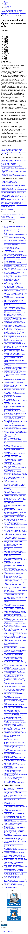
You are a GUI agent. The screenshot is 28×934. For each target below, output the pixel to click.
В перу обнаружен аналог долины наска (14, 278)
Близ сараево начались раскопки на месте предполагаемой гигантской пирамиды (12, 203)
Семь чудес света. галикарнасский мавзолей (12, 192)
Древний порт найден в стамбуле (12, 471)
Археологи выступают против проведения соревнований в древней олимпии (15, 678)
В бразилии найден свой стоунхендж (13, 636)
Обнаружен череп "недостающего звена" (15, 728)
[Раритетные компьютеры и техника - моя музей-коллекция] (14, 905)
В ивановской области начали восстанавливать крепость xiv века (13, 409)
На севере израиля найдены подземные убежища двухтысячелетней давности (14, 758)
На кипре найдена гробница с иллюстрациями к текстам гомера (13, 730)
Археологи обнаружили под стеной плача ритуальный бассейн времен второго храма (15, 539)
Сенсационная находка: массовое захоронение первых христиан (12, 563)
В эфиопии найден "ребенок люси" (13, 265)
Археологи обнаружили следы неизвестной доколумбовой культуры (15, 347)
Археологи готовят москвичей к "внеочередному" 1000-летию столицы (14, 314)
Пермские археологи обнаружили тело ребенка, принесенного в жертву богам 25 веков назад (15, 487)
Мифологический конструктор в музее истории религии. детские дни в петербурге (15, 238)
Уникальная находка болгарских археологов (15, 432)
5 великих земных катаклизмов (12, 225)
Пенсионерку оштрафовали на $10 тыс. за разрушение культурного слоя (15, 798)
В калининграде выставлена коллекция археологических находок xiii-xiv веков (14, 416)
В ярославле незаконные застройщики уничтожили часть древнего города (14, 606)
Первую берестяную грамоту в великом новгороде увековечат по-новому (14, 380)
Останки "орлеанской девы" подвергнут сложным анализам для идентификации (14, 857)
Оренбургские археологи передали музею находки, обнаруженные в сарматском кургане (15, 360)
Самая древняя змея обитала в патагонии (15, 672)
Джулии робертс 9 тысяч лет (8, 163)
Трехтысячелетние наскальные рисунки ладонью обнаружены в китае (14, 828)
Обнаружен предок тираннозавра (12, 865)
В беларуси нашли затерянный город (13, 325)
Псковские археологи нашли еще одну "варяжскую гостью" (14, 291)
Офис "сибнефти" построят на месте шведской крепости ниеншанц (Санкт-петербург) (14, 720)
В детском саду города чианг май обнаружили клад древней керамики (13, 614)
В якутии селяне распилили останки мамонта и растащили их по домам (13, 356)
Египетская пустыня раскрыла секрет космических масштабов (11, 208)
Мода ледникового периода (11, 887)
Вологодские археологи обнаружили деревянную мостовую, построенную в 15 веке (15, 663)
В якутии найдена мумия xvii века (13, 446)
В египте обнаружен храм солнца (9, 174)
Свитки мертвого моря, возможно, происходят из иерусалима (13, 404)
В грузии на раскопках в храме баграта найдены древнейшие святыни (14, 448)
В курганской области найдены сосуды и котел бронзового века (15, 478)
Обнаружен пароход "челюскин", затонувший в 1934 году (12, 284)
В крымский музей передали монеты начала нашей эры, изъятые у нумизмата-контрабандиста (15, 792)
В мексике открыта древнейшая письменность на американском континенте (14, 218)
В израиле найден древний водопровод (14, 388)
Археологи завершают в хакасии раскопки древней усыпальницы (12, 187)
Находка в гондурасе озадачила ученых (14, 350)
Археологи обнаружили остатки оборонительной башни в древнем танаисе (15, 493)
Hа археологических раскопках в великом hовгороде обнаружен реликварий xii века (15, 412)
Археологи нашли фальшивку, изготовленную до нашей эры (12, 710)
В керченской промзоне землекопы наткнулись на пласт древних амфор (13, 674)
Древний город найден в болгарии (13, 537)
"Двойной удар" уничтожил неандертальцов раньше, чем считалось (15, 836)
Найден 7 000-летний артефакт (12, 436)
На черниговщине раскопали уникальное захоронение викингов (15, 267)
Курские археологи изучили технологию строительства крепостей (14, 426)
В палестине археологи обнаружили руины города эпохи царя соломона (15, 713)
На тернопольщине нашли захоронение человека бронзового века (14, 273)
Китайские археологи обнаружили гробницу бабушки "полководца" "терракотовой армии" (13, 465)
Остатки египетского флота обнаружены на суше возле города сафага (15, 882)
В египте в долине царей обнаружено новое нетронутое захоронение (15, 860)
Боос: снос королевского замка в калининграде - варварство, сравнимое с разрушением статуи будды (14, 771)
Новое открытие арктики (10, 763)
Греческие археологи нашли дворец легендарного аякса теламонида (13, 716)
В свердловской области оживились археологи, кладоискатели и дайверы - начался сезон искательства (14, 575)
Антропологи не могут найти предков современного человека (14, 391)
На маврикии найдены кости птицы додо (15, 569)
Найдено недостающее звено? (8, 181)
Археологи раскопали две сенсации (13, 519)
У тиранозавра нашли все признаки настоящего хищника (13, 844)
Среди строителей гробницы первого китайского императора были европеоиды (15, 499)
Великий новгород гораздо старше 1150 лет (15, 431)
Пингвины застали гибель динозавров (14, 693)
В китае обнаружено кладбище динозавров (15, 367)
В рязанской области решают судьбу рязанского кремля (13, 726)
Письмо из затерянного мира (8, 164)
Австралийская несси (9, 480)
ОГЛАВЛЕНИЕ (14, 150)
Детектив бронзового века (11, 676)
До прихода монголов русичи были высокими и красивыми (13, 444)
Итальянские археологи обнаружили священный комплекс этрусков (13, 352)
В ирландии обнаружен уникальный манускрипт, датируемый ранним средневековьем (13, 460)
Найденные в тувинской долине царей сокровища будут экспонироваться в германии (14, 594)
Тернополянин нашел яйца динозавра (14, 389)
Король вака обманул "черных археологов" (12, 199)
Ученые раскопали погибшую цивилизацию (15, 821)
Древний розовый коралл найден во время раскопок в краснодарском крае (15, 641)
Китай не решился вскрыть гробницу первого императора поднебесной (14, 839)
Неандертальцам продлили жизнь (13, 321)
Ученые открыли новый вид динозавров (14, 686)
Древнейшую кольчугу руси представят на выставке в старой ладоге (15, 761)
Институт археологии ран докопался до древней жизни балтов (14, 847)
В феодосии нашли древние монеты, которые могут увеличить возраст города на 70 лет (15, 505)
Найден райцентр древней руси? (9, 182)
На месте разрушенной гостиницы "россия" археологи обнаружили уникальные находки (15, 338)
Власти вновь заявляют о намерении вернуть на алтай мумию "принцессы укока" (14, 742)
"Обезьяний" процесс (9, 803)
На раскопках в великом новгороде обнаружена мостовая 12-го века (13, 369)
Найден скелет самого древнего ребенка (14, 282)
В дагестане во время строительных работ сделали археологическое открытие (15, 723)
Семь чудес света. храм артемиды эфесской (15, 293)
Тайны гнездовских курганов (11, 481)
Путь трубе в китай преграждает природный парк (12, 736)
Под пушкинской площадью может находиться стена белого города (13, 341)
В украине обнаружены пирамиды (10, 195)
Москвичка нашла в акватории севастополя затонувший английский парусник (15, 275)
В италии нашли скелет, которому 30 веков (15, 619)
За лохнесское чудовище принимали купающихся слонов (13, 789)
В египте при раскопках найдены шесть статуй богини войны (14, 780)
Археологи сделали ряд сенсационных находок (13, 175)
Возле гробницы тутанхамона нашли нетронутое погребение (13, 862)
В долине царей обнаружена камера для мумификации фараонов (14, 745)
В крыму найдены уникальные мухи (13, 855)
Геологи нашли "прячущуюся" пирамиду (11, 200)
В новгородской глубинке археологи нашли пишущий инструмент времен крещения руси (15, 423)
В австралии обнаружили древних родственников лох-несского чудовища (14, 457)
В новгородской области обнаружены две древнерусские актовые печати (15, 327)
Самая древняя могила (10, 568)
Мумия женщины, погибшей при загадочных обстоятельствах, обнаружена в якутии (15, 441)
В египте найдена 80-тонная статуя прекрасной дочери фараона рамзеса (13, 161)
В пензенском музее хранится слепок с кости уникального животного (14, 875)
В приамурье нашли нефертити (12, 877)
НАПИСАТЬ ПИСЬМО (7, 931)
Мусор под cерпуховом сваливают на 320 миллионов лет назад (15, 260)
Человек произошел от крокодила (13, 697)
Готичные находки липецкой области (14, 515)
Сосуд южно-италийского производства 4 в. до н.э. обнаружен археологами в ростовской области (15, 469)
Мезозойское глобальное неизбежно (13, 262)
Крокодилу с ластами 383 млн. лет (13, 706)
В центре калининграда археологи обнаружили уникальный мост (13, 510)
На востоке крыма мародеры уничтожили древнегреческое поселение (15, 624)
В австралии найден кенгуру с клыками (14, 530)
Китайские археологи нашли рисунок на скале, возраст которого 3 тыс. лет (14, 814)
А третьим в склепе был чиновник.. (13, 523)
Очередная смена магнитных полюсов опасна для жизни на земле (14, 738)
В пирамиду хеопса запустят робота (10, 184)
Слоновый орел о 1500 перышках (13, 319)
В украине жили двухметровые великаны (15, 354)
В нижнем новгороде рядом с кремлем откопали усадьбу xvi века (14, 246)
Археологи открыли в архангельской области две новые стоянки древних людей (15, 288)
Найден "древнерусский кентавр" (13, 414)
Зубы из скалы (7, 365)
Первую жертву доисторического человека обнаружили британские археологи (15, 550)
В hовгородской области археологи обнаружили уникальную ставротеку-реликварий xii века (14, 398)
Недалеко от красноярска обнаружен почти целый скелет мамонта (15, 630)
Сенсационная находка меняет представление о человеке (12, 280)
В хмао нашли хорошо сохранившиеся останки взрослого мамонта (14, 691)
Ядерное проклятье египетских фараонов (15, 612)
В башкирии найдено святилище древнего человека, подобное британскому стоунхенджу (15, 554)
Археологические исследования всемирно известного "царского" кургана (15, 372)
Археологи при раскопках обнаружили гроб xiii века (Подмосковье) (15, 386)
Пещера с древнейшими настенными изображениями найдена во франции (13, 869)
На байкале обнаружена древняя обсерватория (13, 185)
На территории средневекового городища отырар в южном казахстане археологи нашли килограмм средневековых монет (15, 307)
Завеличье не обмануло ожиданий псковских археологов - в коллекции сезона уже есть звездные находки (15, 579)
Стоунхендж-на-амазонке (10, 646)
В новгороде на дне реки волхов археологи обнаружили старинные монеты (15, 598)
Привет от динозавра (9, 756)
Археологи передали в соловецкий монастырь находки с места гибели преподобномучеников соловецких (13, 658)
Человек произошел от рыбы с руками (14, 704)
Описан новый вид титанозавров (12, 438)
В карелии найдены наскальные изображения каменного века (12, 585)
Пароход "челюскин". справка (12, 286)
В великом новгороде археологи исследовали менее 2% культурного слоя (14, 483)
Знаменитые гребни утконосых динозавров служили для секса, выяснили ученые (15, 872)
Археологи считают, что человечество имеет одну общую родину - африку (14, 298)
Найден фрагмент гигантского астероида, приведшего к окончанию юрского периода (15, 648)
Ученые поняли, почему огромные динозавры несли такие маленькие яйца (14, 885)
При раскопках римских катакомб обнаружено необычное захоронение (13, 652)
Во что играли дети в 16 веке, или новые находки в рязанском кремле (15, 521)
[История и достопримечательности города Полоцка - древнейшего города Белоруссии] (14, 920)
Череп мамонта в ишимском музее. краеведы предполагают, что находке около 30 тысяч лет (15, 559)
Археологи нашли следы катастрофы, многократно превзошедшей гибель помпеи (15, 805)
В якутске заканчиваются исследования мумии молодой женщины (14, 454)
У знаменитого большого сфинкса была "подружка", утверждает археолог (11, 166)
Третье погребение (9, 508)
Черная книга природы (10, 556)
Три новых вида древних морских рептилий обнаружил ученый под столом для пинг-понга (15, 257)
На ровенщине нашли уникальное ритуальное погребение (13, 545)
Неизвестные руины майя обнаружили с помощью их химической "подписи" (14, 830)
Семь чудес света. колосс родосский (13, 254)
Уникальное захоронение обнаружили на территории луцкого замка (15, 243)
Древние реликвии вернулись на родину (14, 611)
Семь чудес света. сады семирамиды (10, 193)
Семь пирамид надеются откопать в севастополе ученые (13, 501)
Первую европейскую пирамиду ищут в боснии (13, 191)
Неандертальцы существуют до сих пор (14, 312)
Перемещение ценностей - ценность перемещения (14, 189)
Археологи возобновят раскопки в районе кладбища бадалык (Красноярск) (15, 670)
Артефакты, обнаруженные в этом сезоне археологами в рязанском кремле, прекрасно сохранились (15, 474)
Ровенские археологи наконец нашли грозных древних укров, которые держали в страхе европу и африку (15, 633)
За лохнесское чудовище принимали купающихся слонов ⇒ (13, 152)
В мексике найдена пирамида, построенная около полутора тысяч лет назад (14, 205)
